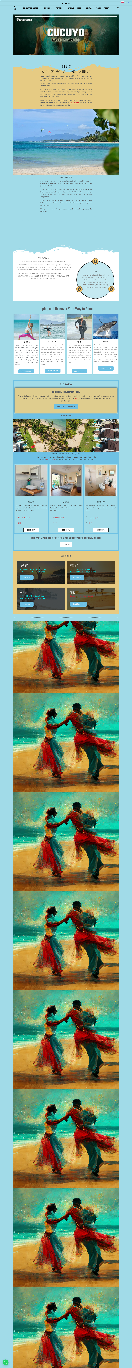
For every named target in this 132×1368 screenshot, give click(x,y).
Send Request (78, 604)
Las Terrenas (74, 103)
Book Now (27, 577)
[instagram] (69, 3)
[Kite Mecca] (15, 8)
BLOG (79, 8)
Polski (98, 8)
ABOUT (106, 8)
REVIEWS (71, 8)
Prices (20, 523)
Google (77, 398)
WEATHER (59, 8)
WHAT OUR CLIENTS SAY (66, 406)
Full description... (24, 517)
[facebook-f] (62, 3)
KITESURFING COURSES (31, 8)
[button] (16, 142)
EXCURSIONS (48, 8)
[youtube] (66, 3)
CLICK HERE (66, 544)
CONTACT (89, 8)
